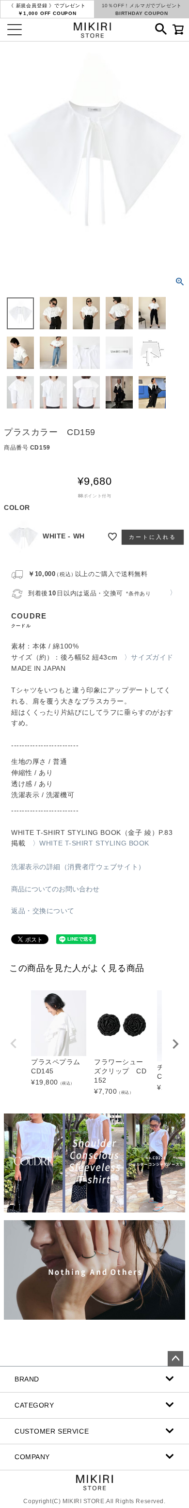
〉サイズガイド (148, 657)
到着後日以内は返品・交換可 (89, 593)
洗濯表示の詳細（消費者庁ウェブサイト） (78, 867)
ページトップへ (175, 1359)
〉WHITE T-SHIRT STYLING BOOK (90, 843)
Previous (13, 1043)
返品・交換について (43, 911)
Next (175, 1044)
